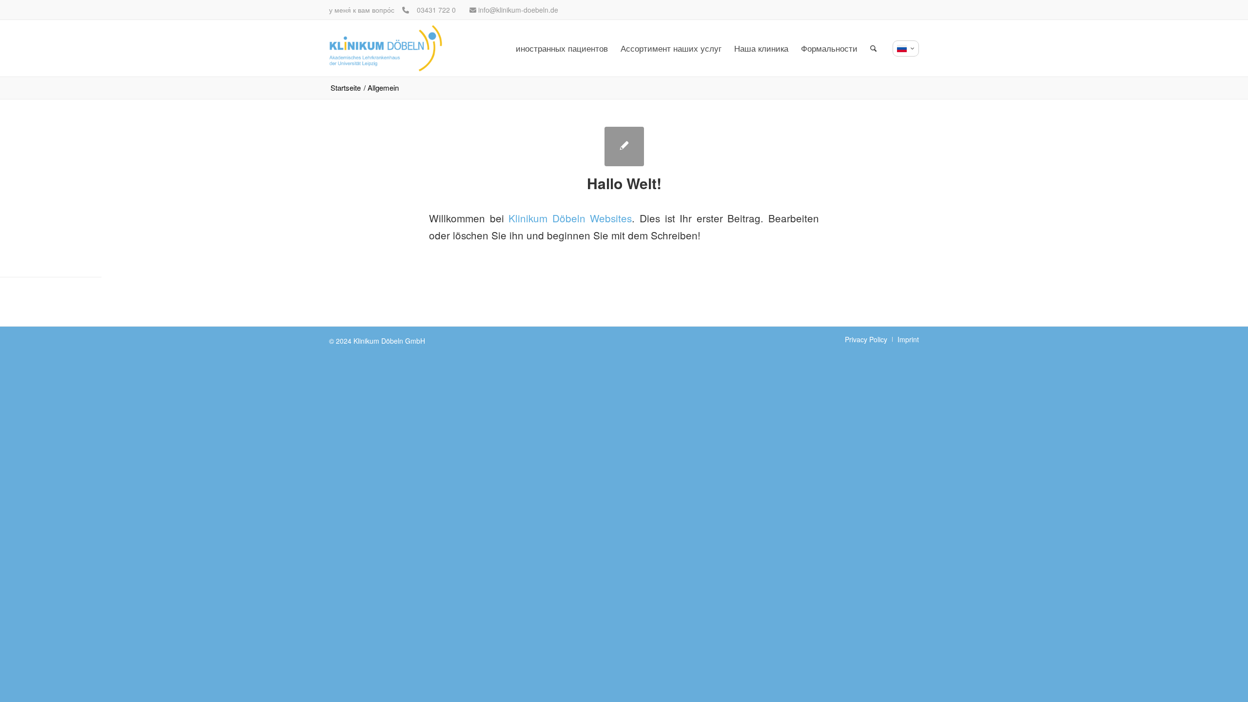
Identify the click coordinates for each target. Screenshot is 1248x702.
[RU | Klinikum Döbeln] (385, 48)
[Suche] (873, 48)
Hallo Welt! (624, 183)
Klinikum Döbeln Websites (570, 218)
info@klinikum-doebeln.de (518, 10)
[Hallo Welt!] (624, 146)
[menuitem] (561, 48)
